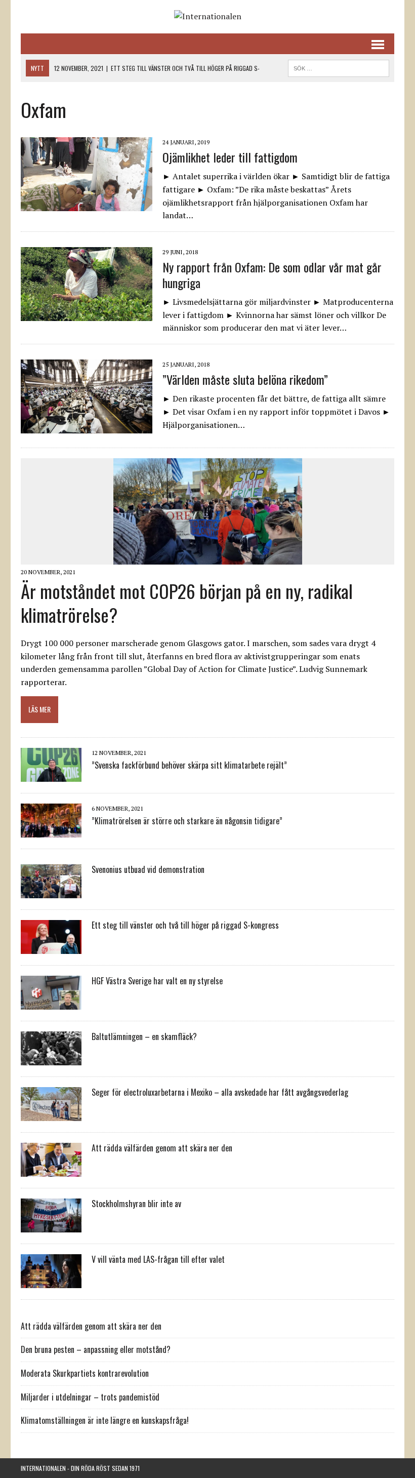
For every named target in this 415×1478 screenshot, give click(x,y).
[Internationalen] (207, 16)
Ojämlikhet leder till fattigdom (230, 157)
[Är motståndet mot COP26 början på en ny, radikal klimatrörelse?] (207, 558)
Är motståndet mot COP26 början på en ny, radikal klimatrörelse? (187, 602)
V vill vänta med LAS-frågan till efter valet (158, 1259)
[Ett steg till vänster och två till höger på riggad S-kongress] (51, 946)
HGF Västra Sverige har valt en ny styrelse (157, 981)
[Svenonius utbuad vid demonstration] (51, 891)
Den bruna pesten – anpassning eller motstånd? (96, 1349)
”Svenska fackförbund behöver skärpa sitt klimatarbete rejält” (189, 765)
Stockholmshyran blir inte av (136, 1203)
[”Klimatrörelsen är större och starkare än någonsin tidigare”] (51, 830)
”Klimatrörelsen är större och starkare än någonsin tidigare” (187, 821)
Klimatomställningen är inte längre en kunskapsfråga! (105, 1420)
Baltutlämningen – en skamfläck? (144, 1036)
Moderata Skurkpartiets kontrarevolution (85, 1373)
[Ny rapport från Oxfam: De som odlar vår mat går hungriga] (86, 313)
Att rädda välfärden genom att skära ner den (162, 1148)
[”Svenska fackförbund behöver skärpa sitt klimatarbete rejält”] (51, 774)
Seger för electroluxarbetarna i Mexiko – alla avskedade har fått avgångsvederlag (220, 1092)
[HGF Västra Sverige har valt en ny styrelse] (51, 1002)
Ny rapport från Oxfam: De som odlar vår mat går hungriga (272, 275)
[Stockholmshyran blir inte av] (51, 1225)
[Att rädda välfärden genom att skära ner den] (51, 1169)
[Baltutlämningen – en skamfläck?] (51, 1058)
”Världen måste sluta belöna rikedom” (245, 379)
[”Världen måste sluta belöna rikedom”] (86, 426)
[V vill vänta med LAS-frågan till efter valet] (51, 1281)
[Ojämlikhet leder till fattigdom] (86, 204)
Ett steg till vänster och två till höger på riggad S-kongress (185, 925)
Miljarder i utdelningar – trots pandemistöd (90, 1397)
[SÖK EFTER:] (338, 67)
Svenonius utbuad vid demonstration (148, 869)
